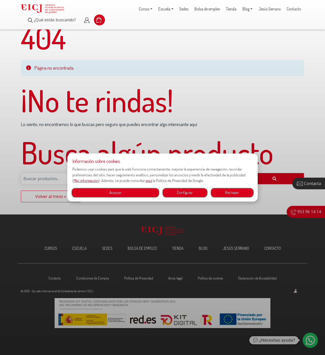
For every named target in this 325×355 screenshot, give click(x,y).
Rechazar (232, 192)
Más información (86, 180)
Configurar (185, 192)
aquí (149, 180)
